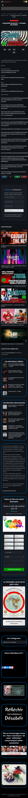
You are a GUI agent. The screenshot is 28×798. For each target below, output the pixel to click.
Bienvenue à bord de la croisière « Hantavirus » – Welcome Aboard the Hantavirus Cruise (16, 386)
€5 (9, 540)
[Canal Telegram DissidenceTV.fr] (10, 667)
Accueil (3, 14)
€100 (9, 548)
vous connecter (10, 352)
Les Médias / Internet (14, 20)
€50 (19, 544)
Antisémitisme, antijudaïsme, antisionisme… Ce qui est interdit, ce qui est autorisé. (16, 427)
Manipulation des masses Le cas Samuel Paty (12, 344)
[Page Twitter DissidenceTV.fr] (5, 667)
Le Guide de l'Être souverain (9, 490)
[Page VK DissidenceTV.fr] (7, 667)
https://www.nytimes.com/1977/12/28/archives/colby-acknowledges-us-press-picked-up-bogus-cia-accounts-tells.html (14, 147)
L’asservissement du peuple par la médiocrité (12, 325)
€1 (9, 536)
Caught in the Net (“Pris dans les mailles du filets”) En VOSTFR (13, 246)
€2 (19, 536)
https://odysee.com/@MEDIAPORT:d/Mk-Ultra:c (12, 91)
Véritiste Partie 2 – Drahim (14, 391)
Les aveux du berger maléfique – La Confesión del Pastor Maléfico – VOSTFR (16, 365)
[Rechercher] (2, 5)
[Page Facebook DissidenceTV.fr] (2, 667)
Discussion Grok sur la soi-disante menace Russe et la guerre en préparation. (15, 413)
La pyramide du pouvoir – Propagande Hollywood (13, 286)
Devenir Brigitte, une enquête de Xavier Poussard (16, 405)
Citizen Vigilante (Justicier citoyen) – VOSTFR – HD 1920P (15, 371)
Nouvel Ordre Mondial (11, 14)
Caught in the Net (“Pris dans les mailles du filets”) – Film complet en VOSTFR (13, 266)
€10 (19, 540)
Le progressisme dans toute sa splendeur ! (16, 378)
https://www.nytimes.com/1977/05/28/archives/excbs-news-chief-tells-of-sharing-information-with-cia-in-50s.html (14, 134)
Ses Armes (20, 14)
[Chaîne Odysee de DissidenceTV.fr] (12, 667)
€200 (19, 548)
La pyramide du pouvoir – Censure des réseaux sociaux (12, 305)
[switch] (25, 2)
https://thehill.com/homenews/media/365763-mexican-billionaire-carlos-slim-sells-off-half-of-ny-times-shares (14, 106)
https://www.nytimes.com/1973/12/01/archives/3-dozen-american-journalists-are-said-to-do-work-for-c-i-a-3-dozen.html (13, 113)
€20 (9, 544)
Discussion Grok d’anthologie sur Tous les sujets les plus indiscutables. (16, 420)
